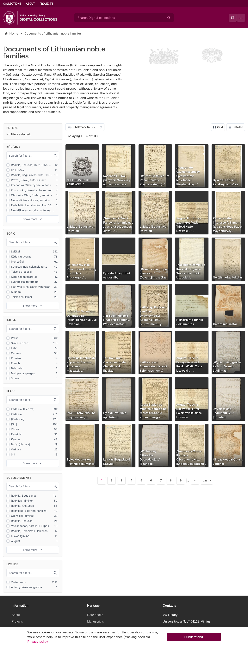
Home (13, 33)
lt (232, 18)
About (30, 3)
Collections (12, 3)
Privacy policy (37, 642)
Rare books (95, 615)
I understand (193, 637)
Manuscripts (95, 621)
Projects (46, 3)
